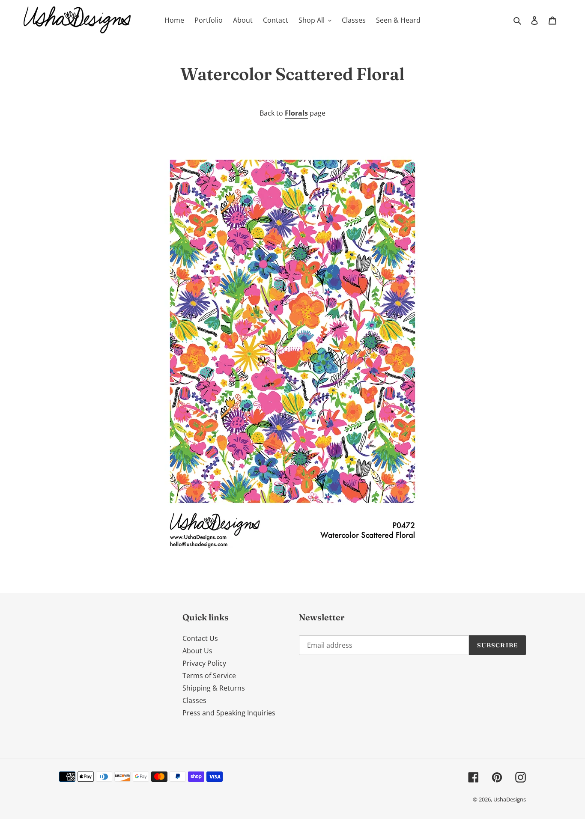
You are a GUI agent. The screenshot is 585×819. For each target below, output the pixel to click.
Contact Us (200, 638)
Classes (194, 700)
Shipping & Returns (213, 688)
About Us (197, 650)
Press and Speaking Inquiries (228, 713)
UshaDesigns (509, 799)
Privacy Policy (204, 663)
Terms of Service (209, 675)
